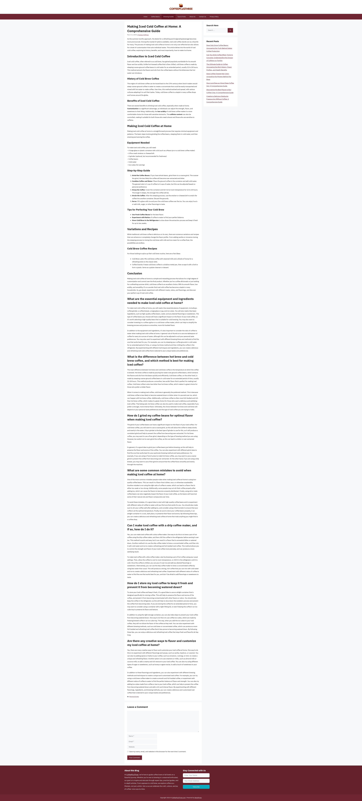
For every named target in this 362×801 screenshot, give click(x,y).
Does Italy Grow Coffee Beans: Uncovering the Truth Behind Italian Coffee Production (219, 48)
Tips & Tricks (181, 17)
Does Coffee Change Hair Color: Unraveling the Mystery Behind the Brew (218, 76)
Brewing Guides (168, 17)
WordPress (198, 798)
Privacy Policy (214, 17)
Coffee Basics (155, 17)
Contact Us (202, 17)
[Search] (230, 30)
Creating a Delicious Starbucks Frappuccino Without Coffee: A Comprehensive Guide (217, 99)
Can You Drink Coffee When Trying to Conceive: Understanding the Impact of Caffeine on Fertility (219, 58)
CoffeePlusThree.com (179, 798)
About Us (192, 17)
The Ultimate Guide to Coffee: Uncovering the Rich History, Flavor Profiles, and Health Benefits (219, 67)
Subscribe (196, 787)
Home (145, 17)
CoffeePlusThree (132, 775)
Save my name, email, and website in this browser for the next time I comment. (157, 752)
